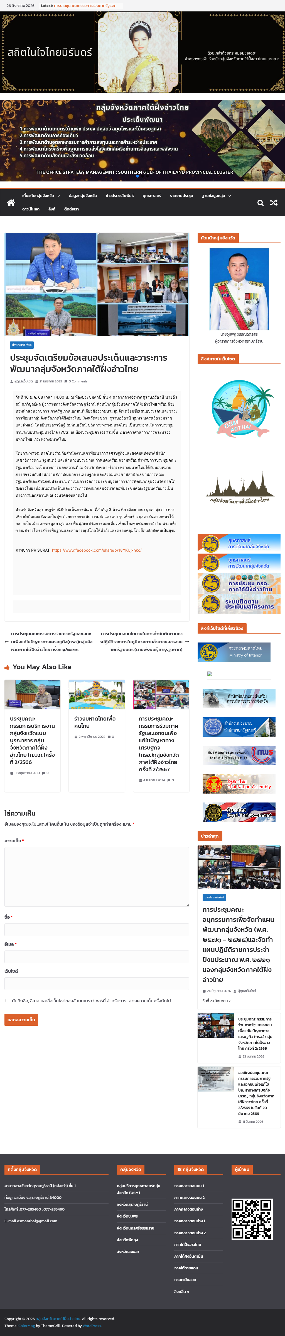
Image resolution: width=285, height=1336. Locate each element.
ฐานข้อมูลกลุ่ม (213, 196)
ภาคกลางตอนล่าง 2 (190, 1233)
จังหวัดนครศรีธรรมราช (135, 1228)
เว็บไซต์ (11, 971)
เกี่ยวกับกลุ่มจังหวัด (38, 196)
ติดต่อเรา (71, 209)
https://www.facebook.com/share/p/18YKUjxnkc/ (97, 550)
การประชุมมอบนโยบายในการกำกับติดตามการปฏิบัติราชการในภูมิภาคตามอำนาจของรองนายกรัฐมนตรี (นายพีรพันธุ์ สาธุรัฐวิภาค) (141, 641)
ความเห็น (14, 840)
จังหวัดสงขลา (128, 1252)
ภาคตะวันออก (185, 1280)
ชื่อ (8, 917)
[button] (137, 176)
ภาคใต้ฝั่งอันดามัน (188, 1256)
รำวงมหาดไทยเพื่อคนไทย (95, 722)
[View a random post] (274, 202)
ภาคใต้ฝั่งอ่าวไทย (187, 1245)
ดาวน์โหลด (31, 209)
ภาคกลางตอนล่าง (188, 1209)
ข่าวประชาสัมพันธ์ (120, 196)
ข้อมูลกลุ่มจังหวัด (83, 196)
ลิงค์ (51, 209)
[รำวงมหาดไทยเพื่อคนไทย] (97, 683)
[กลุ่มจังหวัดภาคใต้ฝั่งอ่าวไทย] (11, 202)
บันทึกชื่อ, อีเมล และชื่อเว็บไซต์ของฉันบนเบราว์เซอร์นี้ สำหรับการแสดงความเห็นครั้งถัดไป (91, 1000)
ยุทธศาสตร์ (152, 196)
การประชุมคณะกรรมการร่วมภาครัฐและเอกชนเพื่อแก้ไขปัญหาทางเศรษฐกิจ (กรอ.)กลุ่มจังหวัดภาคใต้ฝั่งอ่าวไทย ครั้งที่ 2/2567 (159, 744)
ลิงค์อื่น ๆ (181, 1292)
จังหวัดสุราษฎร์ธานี (132, 1205)
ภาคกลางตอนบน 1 (189, 1186)
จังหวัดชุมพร (127, 1216)
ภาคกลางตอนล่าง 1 (189, 1221)
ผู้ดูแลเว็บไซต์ (23, 381)
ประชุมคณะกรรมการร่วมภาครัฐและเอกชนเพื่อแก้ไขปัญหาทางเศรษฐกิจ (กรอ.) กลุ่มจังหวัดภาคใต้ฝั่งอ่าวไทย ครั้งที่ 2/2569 (255, 1033)
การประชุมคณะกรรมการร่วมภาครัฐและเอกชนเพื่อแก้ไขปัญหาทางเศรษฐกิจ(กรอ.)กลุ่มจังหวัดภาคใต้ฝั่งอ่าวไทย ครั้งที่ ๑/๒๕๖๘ (51, 641)
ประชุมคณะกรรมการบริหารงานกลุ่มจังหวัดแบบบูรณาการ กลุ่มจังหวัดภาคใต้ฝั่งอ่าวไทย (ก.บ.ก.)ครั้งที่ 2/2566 (32, 740)
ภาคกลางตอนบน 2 (189, 1198)
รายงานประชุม (181, 196)
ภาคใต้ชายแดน (186, 1268)
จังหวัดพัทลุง (127, 1240)
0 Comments (78, 381)
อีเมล (10, 944)
